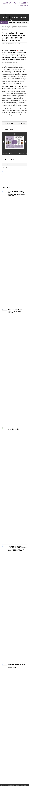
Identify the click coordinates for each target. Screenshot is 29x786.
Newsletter (14, 17)
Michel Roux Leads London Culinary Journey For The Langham (15, 311)
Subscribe (23, 17)
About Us (9, 15)
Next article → (22, 123)
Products (18, 43)
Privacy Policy (23, 785)
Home (2, 15)
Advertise (17, 15)
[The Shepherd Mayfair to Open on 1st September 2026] (4, 542)
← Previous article (7, 123)
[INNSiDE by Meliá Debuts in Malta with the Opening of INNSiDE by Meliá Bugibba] (4, 779)
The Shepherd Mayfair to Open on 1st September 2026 (17, 428)
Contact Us (4, 20)
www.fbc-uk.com (21, 119)
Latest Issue (4, 17)
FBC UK (18, 50)
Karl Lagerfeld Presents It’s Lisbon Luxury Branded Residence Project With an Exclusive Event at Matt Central (17, 193)
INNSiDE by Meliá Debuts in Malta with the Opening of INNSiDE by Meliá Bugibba (17, 666)
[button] (11, 20)
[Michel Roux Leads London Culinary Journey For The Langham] (4, 424)
